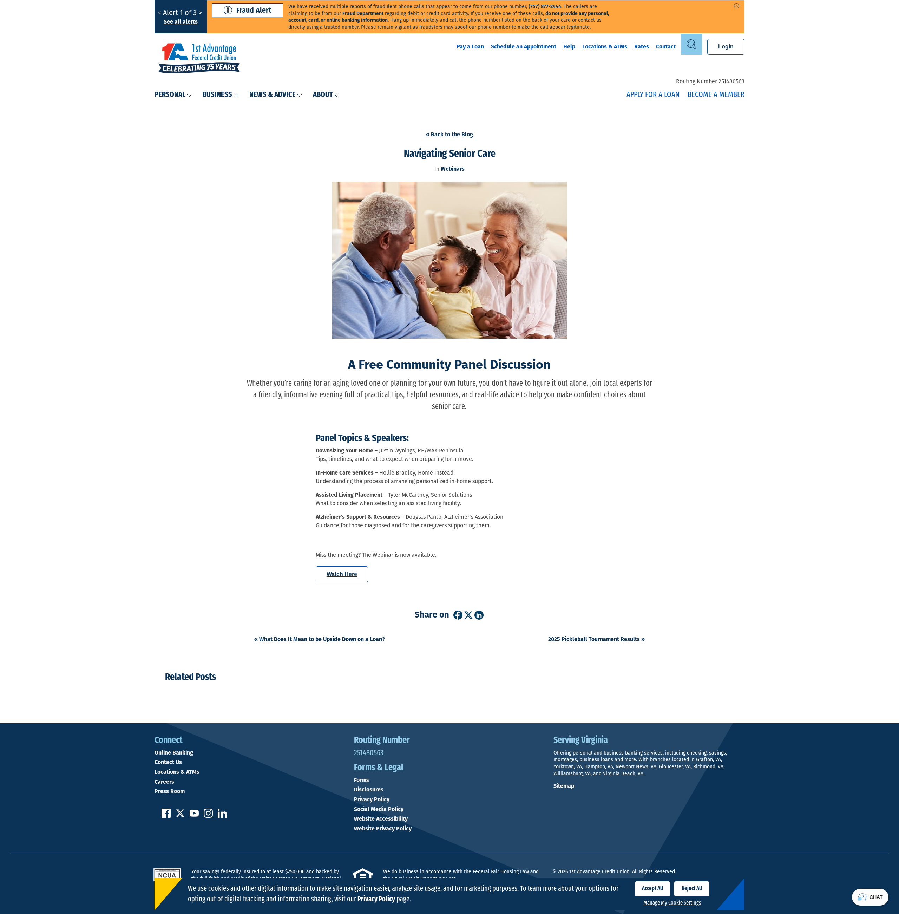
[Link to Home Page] (199, 59)
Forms (361, 780)
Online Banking (174, 753)
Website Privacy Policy (383, 828)
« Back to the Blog (449, 134)
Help (569, 46)
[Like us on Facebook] (166, 815)
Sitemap (563, 786)
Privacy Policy (371, 799)
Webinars (453, 168)
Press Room (170, 791)
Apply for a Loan (653, 95)
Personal (170, 95)
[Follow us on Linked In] (222, 815)
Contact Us (168, 762)
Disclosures (368, 789)
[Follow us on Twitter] (180, 815)
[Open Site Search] (691, 44)
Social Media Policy (378, 809)
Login (726, 47)
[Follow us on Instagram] (208, 815)
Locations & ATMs (604, 46)
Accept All (652, 889)
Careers (164, 782)
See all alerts (181, 21)
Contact (666, 46)
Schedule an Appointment (523, 46)
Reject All (692, 889)
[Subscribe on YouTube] (194, 815)
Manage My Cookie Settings (672, 903)
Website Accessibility (381, 819)
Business (217, 95)
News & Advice (272, 95)
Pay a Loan (470, 46)
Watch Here (342, 574)
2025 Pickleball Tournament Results (596, 639)
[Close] (736, 5)
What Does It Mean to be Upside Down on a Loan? (319, 639)
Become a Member (716, 95)
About (323, 95)
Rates (641, 46)
